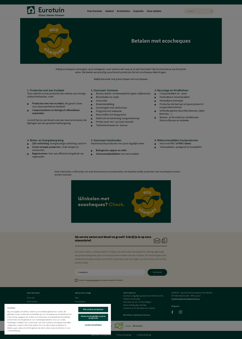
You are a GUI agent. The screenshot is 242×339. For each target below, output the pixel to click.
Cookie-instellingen (93, 325)
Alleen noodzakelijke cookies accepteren (93, 317)
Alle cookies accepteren (93, 309)
